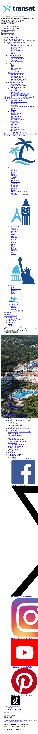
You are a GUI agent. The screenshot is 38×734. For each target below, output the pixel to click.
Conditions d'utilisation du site (17, 417)
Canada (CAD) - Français (12, 28)
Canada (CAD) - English (12, 26)
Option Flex (11, 451)
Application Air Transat (15, 709)
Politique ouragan (13, 447)
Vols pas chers (12, 443)
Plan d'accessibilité (14, 409)
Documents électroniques (16, 439)
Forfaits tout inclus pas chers (17, 441)
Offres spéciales (19, 97)
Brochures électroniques (15, 446)
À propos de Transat (14, 398)
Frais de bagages (13, 430)
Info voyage (7, 312)
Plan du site (11, 452)
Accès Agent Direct (14, 456)
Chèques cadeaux (13, 449)
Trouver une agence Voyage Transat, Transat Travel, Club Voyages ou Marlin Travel (20, 720)
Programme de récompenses (13, 39)
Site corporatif (8, 317)
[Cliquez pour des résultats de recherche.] (21, 327)
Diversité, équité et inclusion (16, 407)
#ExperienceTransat (14, 706)
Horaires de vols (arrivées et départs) (19, 432)
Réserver (19, 41)
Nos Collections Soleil (15, 425)
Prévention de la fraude (15, 435)
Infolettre (10, 708)
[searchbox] (12, 327)
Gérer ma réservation (7, 33)
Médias (10, 403)
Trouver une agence (10, 316)
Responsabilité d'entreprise (16, 406)
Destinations (20, 134)
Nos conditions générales (16, 412)
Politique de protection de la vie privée (20, 419)
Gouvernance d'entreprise (16, 399)
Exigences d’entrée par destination (19, 428)
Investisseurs (12, 401)
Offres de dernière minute (16, 444)
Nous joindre (8, 314)
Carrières (11, 404)
